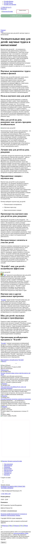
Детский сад (7, 473)
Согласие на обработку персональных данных (14, 514)
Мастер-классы (8, 470)
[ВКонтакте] (21, 525)
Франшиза (7, 467)
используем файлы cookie (20, 533)
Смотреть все (4, 370)
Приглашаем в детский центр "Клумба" (12, 360)
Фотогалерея (8, 468)
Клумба (3, 300)
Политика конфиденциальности (10, 514)
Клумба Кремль (8, 1)
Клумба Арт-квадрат (10, 4)
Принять (3, 542)
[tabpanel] (16, 361)
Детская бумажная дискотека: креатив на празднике (16, 399)
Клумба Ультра (8, 3)
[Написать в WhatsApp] (4, 525)
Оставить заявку (5, 414)
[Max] (10, 525)
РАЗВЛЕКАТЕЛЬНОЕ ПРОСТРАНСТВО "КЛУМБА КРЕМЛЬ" (13, 487)
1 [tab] (16, 363)
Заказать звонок (22, 10)
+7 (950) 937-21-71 (6, 7)
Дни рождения (8, 464)
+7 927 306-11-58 (5, 493)
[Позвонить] (25, 525)
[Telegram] (16, 525)
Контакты (7, 474)
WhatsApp (3, 9)
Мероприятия (8, 465)
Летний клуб (8, 471)
